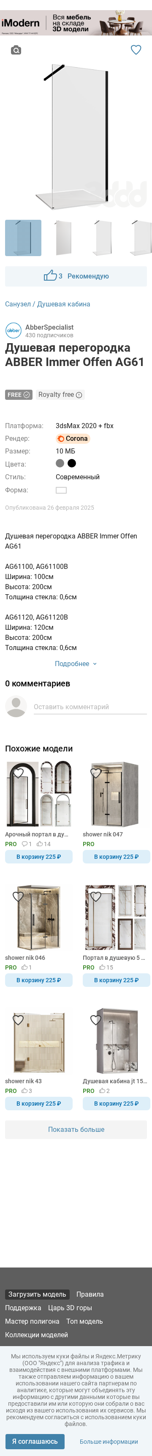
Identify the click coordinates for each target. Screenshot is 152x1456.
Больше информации (109, 1441)
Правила (90, 1294)
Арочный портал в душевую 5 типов (37, 834)
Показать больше (76, 1129)
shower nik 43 (23, 1081)
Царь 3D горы (70, 1308)
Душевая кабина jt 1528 (115, 1081)
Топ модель (84, 1321)
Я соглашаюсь (35, 1441)
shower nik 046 (25, 957)
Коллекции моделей (36, 1335)
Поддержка (23, 1308)
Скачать (102, 742)
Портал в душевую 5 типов (115, 957)
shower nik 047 (103, 834)
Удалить (102, 742)
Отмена (49, 742)
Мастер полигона (32, 1321)
